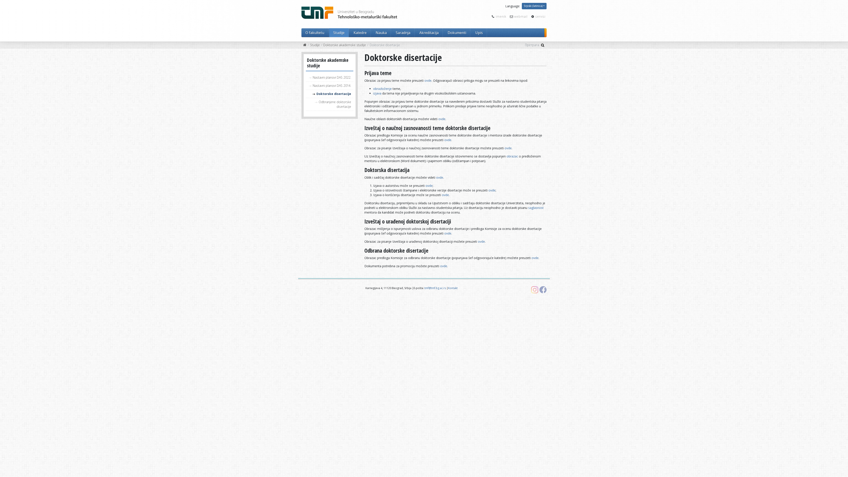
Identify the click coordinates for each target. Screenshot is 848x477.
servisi (540, 16)
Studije (338, 32)
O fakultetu (314, 32)
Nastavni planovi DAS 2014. (332, 85)
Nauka (381, 32)
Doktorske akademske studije (344, 45)
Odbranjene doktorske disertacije (335, 104)
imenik (501, 16)
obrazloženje (382, 89)
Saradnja (403, 32)
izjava (377, 93)
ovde (428, 80)
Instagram (534, 289)
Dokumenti (457, 32)
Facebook (543, 289)
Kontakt (453, 288)
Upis (479, 32)
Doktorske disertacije (333, 94)
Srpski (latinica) (533, 6)
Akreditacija (429, 32)
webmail (521, 16)
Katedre (360, 32)
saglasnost (536, 208)
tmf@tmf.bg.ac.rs (435, 288)
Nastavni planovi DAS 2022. (332, 77)
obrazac (512, 156)
